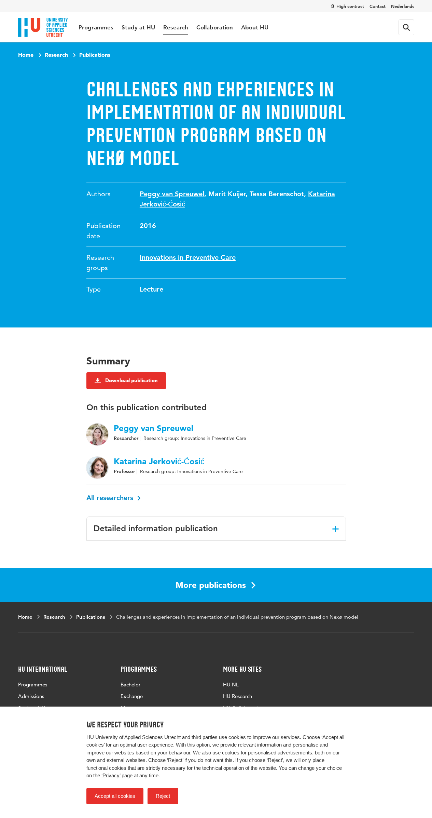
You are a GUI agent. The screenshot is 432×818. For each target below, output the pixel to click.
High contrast (350, 6)
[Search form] (406, 27)
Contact (378, 6)
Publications (94, 54)
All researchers (110, 498)
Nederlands (402, 6)
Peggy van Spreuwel (172, 194)
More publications (211, 585)
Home (25, 54)
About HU (254, 27)
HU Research (237, 696)
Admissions (31, 696)
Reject (163, 796)
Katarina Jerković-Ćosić (159, 461)
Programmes (96, 27)
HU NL (231, 684)
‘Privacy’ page (117, 775)
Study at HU (138, 27)
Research (175, 27)
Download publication (131, 380)
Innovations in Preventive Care (188, 257)
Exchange (132, 696)
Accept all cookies (115, 796)
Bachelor (130, 684)
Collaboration (214, 27)
